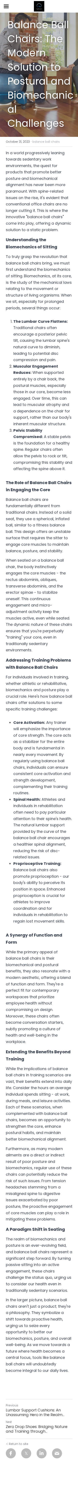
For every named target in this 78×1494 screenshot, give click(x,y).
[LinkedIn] (42, 1453)
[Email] (57, 1453)
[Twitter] (26, 1453)
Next (9, 1422)
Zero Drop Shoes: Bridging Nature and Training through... (36, 1429)
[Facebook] (11, 1453)
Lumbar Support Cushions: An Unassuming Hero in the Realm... (35, 1412)
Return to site (18, 1444)
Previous (12, 1405)
